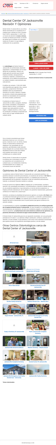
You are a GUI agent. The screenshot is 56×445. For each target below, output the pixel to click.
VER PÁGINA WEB (41, 115)
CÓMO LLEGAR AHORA (41, 63)
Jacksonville (26, 13)
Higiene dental (44, 3)
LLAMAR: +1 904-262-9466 (41, 68)
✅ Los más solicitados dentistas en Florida (14, 13)
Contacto (26, 7)
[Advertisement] (15, 55)
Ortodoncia (35, 3)
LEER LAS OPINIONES (41, 120)
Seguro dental (17, 7)
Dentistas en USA (24, 3)
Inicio (15, 3)
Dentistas (3, 13)
